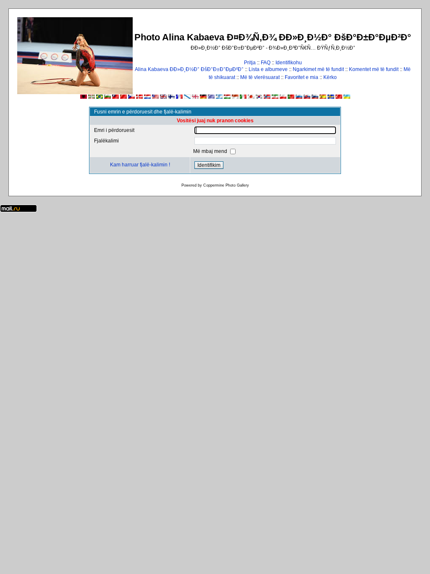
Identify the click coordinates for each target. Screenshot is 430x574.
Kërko (330, 77)
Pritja (250, 63)
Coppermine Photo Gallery (226, 185)
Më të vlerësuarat (260, 77)
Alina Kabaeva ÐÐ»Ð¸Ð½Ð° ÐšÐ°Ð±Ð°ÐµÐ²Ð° (189, 69)
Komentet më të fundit (374, 69)
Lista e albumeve (268, 69)
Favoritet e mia (301, 77)
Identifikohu (288, 63)
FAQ (265, 63)
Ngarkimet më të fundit (318, 69)
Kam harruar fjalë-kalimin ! (140, 165)
